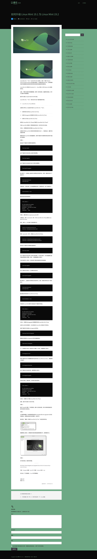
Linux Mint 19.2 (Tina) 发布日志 (28, 103)
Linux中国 (32, 473)
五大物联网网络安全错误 (25, 493)
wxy (44, 470)
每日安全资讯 (70, 83)
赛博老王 (15, 18)
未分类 (68, 70)
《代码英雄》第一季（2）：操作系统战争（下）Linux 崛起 (33, 497)
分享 (68, 49)
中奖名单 (69, 42)
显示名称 (13, 530)
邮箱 (12, 535)
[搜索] (82, 35)
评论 (12, 514)
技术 (28, 18)
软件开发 (69, 107)
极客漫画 (69, 73)
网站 (12, 540)
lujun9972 (32, 470)
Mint (23, 480)
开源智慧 (69, 59)
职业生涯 (69, 100)
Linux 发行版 (69, 39)
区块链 (68, 53)
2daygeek (25, 470)
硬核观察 (69, 90)
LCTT (24, 473)
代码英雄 (69, 46)
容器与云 (69, 56)
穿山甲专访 (69, 93)
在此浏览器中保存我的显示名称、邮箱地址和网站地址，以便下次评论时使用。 (28, 546)
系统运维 (69, 97)
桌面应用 (69, 80)
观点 (68, 104)
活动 (68, 87)
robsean (38, 470)
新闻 (68, 66)
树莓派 (68, 76)
